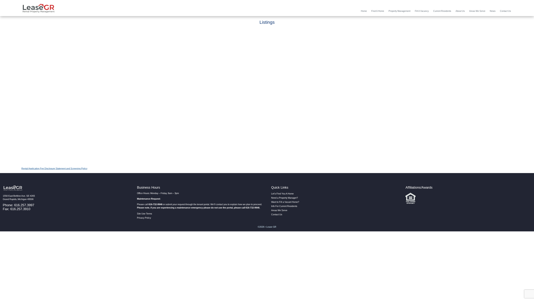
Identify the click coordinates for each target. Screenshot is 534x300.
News (492, 11)
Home (364, 11)
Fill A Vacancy (422, 11)
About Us (460, 11)
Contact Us (505, 11)
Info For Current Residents (284, 206)
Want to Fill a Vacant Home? (285, 202)
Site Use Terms (144, 213)
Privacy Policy (144, 218)
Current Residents (442, 11)
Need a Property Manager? (284, 198)
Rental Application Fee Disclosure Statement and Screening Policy (54, 168)
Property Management (399, 11)
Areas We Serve (477, 11)
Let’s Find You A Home (282, 193)
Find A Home (377, 11)
